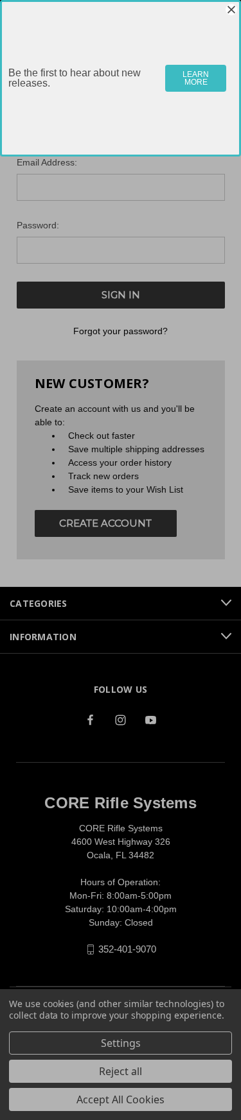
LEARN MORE (196, 78)
